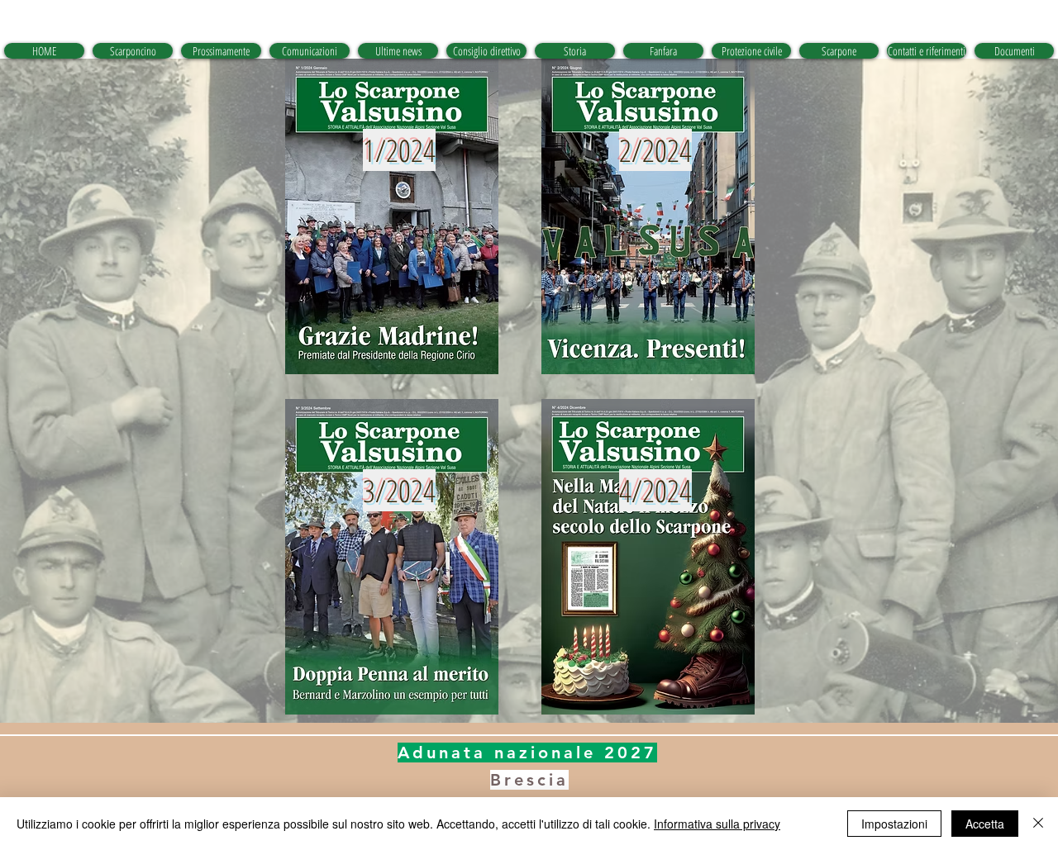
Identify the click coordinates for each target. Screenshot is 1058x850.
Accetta (984, 823)
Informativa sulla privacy (717, 823)
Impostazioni (894, 823)
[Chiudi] (1038, 823)
